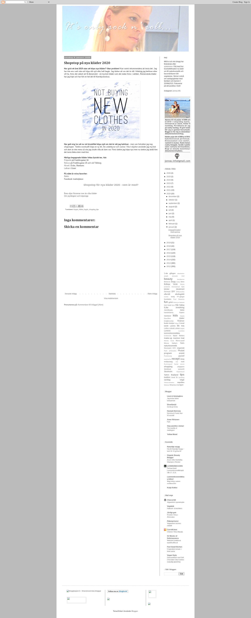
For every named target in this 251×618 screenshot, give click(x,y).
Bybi (182, 287)
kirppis (75, 209)
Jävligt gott (171, 513)
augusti (172, 207)
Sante (176, 364)
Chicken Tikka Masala (175, 532)
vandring (181, 377)
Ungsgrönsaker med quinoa (174, 231)
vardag (167, 380)
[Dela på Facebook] (79, 206)
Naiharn (174, 343)
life (178, 326)
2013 (169, 263)
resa (182, 359)
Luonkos (181, 331)
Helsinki (181, 302)
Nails (182, 343)
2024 (169, 180)
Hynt (173, 305)
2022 (169, 187)
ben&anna (180, 279)
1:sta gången (170, 273)
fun (166, 301)
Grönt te (176, 302)
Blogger (135, 611)
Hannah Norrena (174, 411)
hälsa (181, 305)
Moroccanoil (180, 341)
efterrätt (167, 294)
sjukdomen (168, 66)
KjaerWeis (167, 318)
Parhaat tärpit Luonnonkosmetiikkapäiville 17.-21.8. (175, 470)
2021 (169, 190)
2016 (169, 253)
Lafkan (67, 168)
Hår (177, 305)
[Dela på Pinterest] (82, 206)
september (173, 203)
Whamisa (173, 385)
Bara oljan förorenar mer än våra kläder (80, 193)
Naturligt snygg (173, 447)
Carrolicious (172, 530)
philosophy (172, 351)
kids (175, 315)
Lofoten (177, 328)
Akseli (67, 165)
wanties (180, 382)
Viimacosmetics (169, 382)
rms (177, 362)
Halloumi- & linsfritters (174, 508)
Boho (182, 282)
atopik (166, 276)
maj (170, 217)
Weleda (166, 385)
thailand (174, 375)
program (168, 353)
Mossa (166, 343)
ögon (181, 385)
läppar (175, 335)
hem (165, 305)
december (173, 197)
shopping (92, 209)
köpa (176, 323)
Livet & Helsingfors (175, 396)
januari (172, 227)
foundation (167, 299)
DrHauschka (180, 291)
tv (177, 377)
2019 (169, 243)
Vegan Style (172, 555)
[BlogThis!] (73, 206)
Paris (165, 351)
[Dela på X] (76, 206)
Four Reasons (178, 299)
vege (182, 380)
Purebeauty (168, 356)
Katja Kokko (172, 488)
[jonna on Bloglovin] (117, 592)
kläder (81, 209)
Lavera (172, 326)
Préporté (68, 160)
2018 (169, 246)
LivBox (166, 328)
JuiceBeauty (168, 310)
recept (176, 358)
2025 (169, 177)
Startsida (112, 294)
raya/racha (167, 359)
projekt (181, 353)
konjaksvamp (168, 321)
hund (169, 305)
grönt (171, 302)
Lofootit (171, 328)
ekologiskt (179, 294)
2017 (169, 249)
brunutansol (176, 287)
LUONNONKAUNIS (175, 466)
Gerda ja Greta (172, 407)
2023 (169, 183)
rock (182, 362)
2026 (169, 173)
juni (170, 213)
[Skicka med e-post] (71, 206)
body (178, 282)
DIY (173, 291)
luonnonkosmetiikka (172, 333)
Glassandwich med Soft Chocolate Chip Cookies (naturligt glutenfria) (175, 560)
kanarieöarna (168, 312)
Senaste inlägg (71, 294)
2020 (169, 194)
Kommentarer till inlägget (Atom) (90, 305)
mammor (176, 338)
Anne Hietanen (173, 420)
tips (97, 209)
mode (172, 341)
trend (173, 377)
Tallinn (166, 375)
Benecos (167, 282)
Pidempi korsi (172, 521)
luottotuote (167, 335)
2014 (169, 260)
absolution (180, 273)
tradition (167, 377)
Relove (67, 163)
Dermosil (167, 291)
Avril (183, 276)
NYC (174, 348)
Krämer (181, 321)
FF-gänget (180, 297)
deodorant (180, 289)
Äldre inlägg (152, 294)
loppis (86, 209)
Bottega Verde (171, 284)
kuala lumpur (169, 323)
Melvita (166, 341)
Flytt (168, 422)
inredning (180, 307)
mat (182, 338)
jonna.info (176, 91)
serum (182, 364)
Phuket (181, 350)
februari (172, 224)
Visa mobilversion (111, 298)
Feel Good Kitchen (174, 547)
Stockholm (168, 372)
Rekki (66, 176)
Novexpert (167, 348)
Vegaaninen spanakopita (175, 502)
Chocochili (171, 500)
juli (170, 210)
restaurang (168, 362)
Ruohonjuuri (168, 364)
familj (172, 297)
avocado (175, 276)
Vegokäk (170, 506)
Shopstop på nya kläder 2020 (175, 237)
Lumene (167, 331)
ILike (166, 307)
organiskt (180, 348)
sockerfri (181, 369)
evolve (166, 297)
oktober (172, 200)
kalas (182, 310)
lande (166, 326)
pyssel (181, 356)
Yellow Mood (172, 434)
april (171, 220)
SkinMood (167, 369)
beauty (168, 278)
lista (182, 326)
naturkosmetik (170, 345)
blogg (173, 282)
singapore (180, 366)
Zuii (177, 385)
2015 (169, 256)
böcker (166, 289)
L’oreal (181, 323)
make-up (168, 338)
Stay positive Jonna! (175, 426)
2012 (169, 266)
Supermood (180, 371)
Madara (181, 335)
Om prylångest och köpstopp (76, 196)
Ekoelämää (171, 405)
